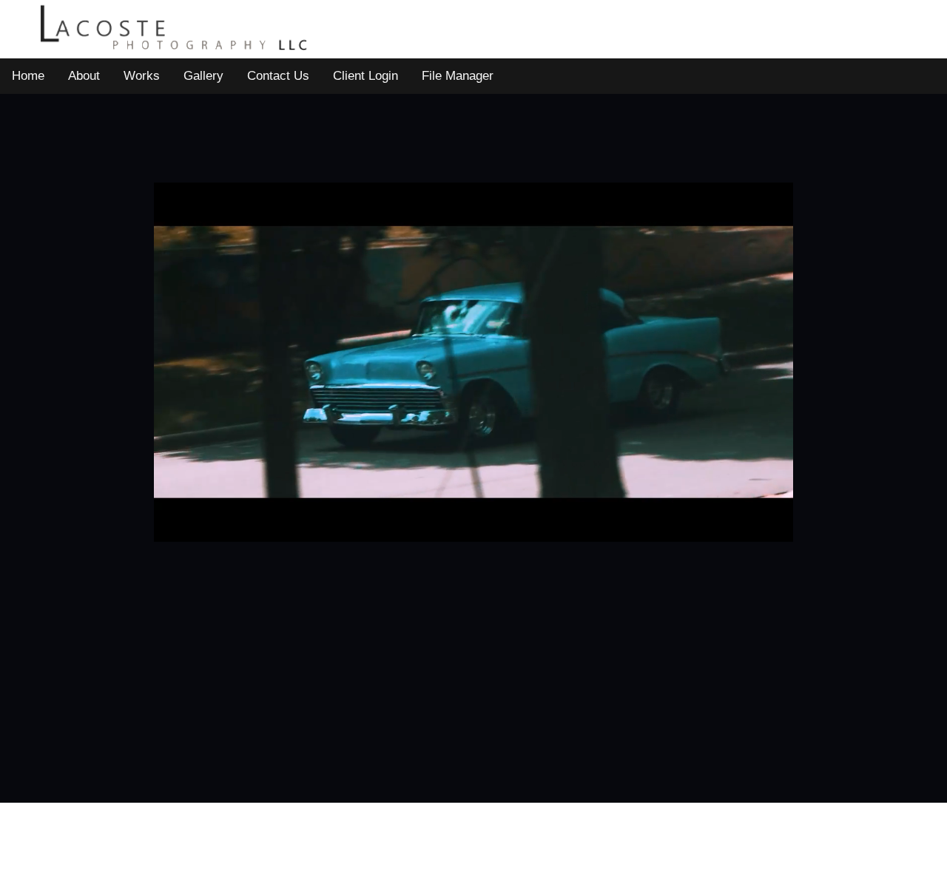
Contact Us (278, 76)
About (84, 76)
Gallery (203, 76)
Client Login (365, 76)
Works (142, 76)
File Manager (457, 76)
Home (28, 76)
